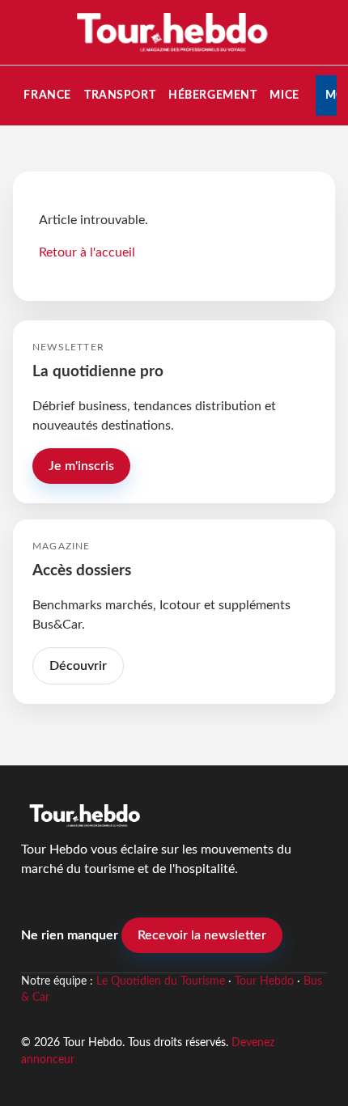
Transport (119, 95)
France (46, 95)
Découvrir (78, 665)
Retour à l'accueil (87, 252)
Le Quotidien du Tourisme (160, 981)
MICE (284, 95)
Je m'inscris (81, 466)
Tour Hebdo (264, 981)
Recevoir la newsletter (202, 935)
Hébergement (212, 95)
